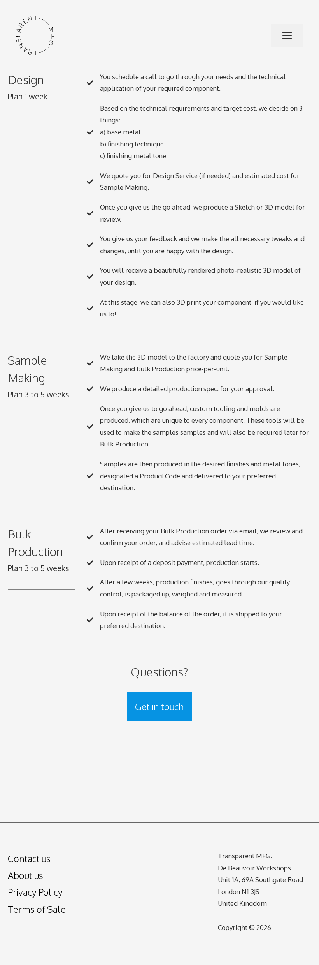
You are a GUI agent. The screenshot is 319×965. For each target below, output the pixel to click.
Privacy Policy (35, 892)
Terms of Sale (37, 909)
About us (25, 875)
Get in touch (159, 706)
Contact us (29, 858)
